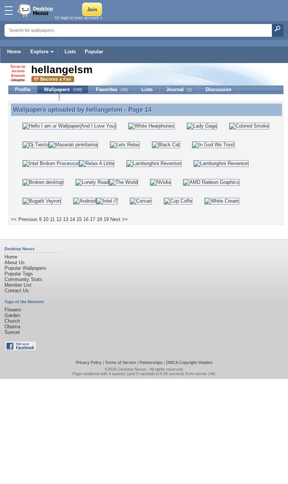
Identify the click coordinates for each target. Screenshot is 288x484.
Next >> (119, 219)
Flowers (12, 310)
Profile (22, 89)
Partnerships (151, 362)
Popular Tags (18, 274)
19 (106, 219)
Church (12, 321)
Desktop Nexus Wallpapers (36, 10)
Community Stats (23, 279)
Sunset (12, 332)
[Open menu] (9, 10)
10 (45, 219)
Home (14, 51)
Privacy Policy (89, 362)
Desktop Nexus (132, 369)
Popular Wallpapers (25, 268)
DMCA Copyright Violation (189, 362)
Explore (39, 51)
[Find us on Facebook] (20, 349)
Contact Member (34, 97)
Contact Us (16, 290)
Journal (179, 89)
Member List (18, 285)
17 (92, 219)
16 (85, 219)
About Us (14, 262)
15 (79, 219)
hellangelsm (104, 109)
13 (65, 219)
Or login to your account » (78, 17)
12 (59, 219)
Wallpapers (63, 89)
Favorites (112, 89)
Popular (94, 51)
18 (99, 219)
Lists (70, 51)
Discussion (218, 89)
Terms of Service (120, 362)
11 (52, 219)
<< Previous (24, 219)
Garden (12, 315)
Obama (12, 326)
